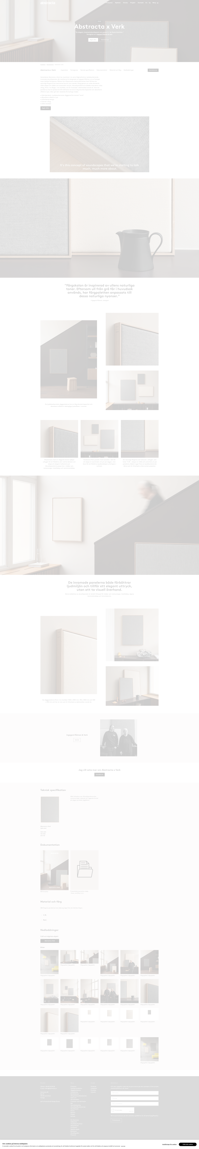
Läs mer (123, 1146)
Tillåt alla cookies (188, 1144)
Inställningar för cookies (169, 1144)
